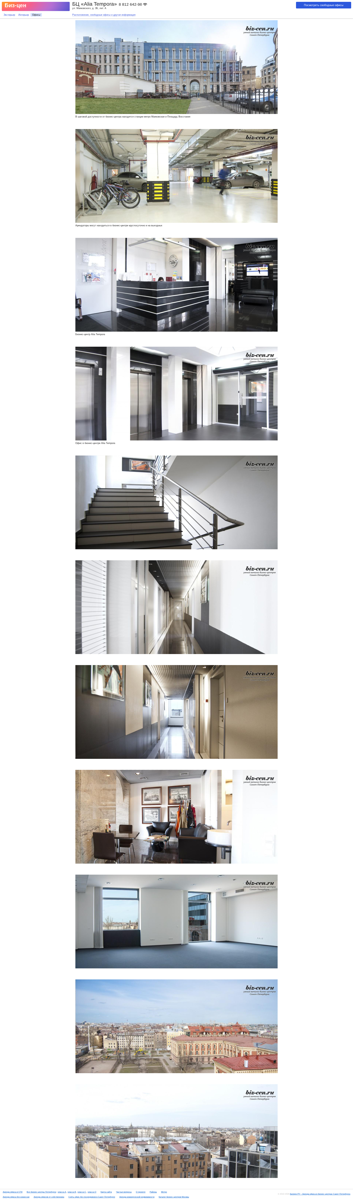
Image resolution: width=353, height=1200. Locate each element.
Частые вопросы (124, 1192)
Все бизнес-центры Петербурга (41, 1192)
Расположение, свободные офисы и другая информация (104, 14)
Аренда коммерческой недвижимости (136, 1197)
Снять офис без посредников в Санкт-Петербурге (91, 1197)
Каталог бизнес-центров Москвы (174, 1197)
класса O (92, 1192)
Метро (164, 1192)
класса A (62, 1192)
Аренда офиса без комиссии (16, 1197)
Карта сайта (106, 1192)
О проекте (140, 1192)
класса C (82, 1192)
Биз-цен (15, 5)
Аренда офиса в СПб (12, 1192)
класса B (72, 1192)
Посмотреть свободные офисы (323, 5)
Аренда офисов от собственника (49, 1197)
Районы (153, 1192)
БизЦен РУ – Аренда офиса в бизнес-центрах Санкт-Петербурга (320, 1194)
